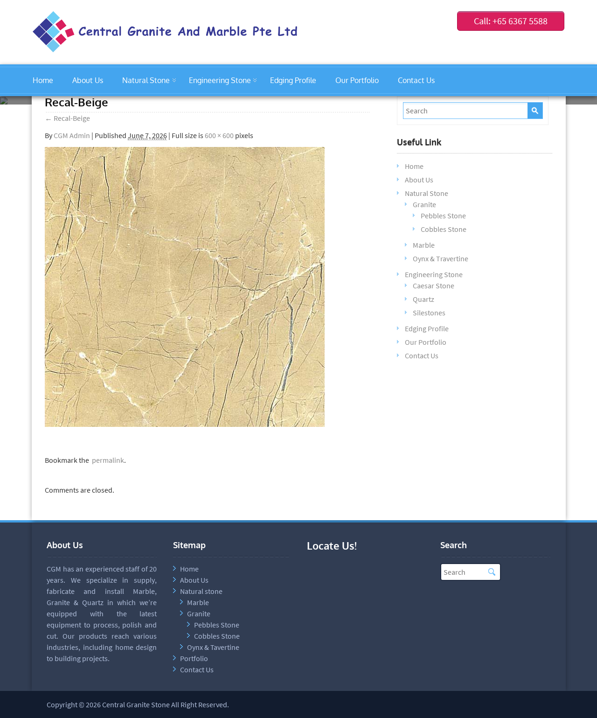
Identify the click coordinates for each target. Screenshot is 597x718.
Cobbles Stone (443, 229)
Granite (424, 204)
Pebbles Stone (443, 215)
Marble (424, 245)
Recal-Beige (67, 118)
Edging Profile (293, 80)
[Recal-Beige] (185, 424)
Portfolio (194, 658)
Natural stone (201, 591)
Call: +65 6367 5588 (511, 21)
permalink (106, 460)
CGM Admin (72, 135)
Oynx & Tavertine (213, 647)
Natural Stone (146, 80)
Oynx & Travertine (440, 258)
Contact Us (416, 80)
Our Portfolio (357, 80)
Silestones (429, 312)
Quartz (423, 299)
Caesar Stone (433, 285)
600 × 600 (219, 135)
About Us (87, 80)
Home (43, 80)
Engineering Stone (220, 80)
